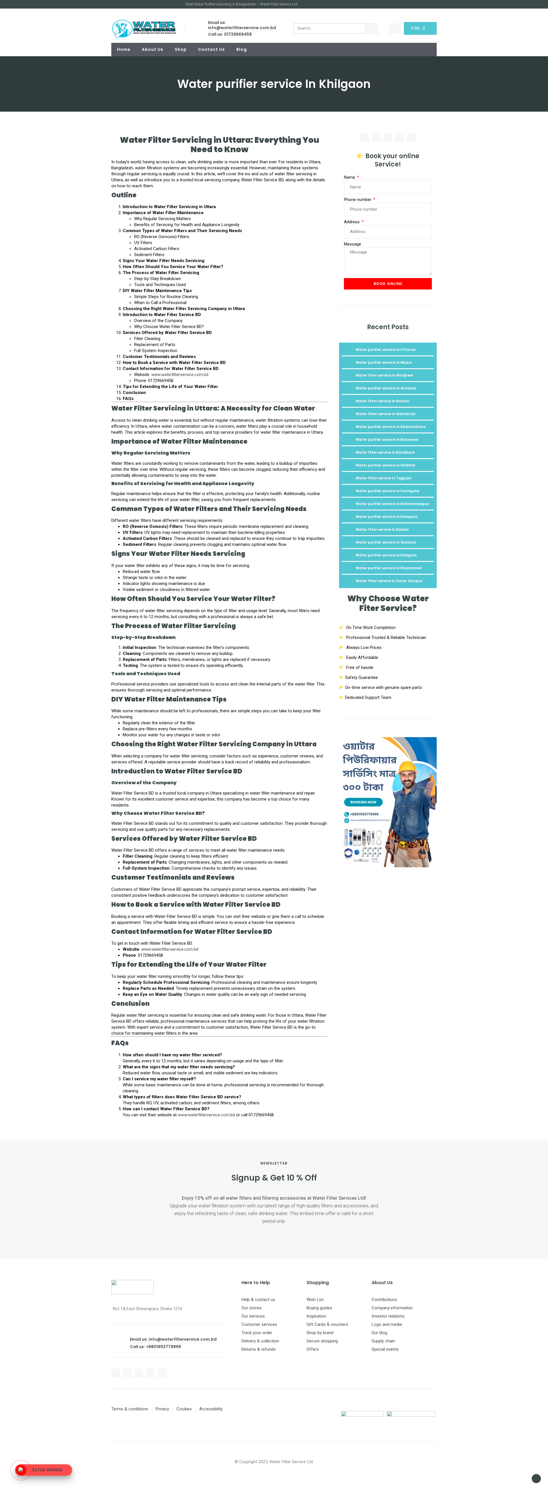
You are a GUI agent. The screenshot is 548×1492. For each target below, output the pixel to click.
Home (123, 49)
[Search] (371, 28)
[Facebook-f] (115, 1373)
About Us (152, 49)
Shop (181, 49)
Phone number (358, 199)
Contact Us (211, 49)
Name (350, 177)
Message (352, 244)
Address (352, 221)
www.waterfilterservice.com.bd (179, 374)
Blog (241, 49)
